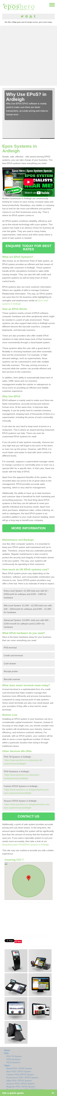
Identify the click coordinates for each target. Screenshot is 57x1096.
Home (7, 1050)
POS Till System (14, 1056)
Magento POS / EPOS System (20, 1086)
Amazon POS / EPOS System (20, 1083)
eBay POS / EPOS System (19, 1080)
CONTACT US (28, 816)
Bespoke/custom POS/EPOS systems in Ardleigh (25, 844)
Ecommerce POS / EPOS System (22, 1077)
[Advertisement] (28, 55)
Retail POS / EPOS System (19, 1068)
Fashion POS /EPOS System (20, 1074)
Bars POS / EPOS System (18, 1071)
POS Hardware (13, 1059)
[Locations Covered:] (3, 4)
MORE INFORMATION (28, 528)
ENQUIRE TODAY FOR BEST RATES (28, 247)
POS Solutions (13, 1062)
